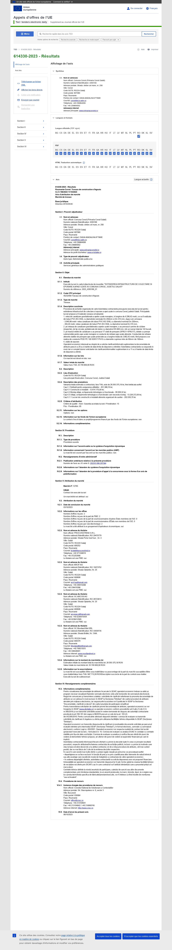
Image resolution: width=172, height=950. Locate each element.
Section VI (21, 146)
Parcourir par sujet (109, 40)
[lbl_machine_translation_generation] (84, 163)
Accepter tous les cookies (108, 936)
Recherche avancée (68, 40)
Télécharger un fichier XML (31, 83)
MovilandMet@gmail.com (81, 646)
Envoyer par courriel (30, 100)
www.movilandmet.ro (86, 653)
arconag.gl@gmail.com (80, 614)
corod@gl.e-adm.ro (78, 101)
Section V (21, 140)
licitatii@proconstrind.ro (80, 550)
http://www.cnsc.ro (85, 808)
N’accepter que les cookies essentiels (141, 936)
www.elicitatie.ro (86, 709)
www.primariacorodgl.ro (88, 111)
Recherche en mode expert (89, 40)
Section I (21, 121)
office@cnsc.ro (77, 800)
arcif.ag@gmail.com (79, 582)
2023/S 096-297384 (98, 463)
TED (15, 49)
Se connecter (136, 8)
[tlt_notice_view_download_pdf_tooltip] (56, 153)
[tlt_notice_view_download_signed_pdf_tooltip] (138, 136)
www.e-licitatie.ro (94, 252)
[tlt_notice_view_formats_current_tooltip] (151, 179)
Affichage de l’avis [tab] (22, 64)
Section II (21, 127)
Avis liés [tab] (18, 70)
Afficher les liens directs (31, 90)
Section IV (21, 134)
